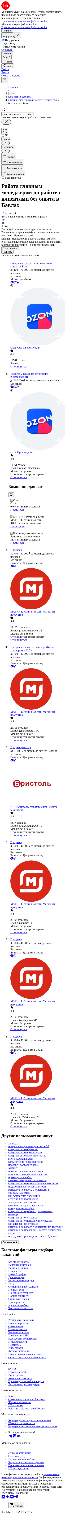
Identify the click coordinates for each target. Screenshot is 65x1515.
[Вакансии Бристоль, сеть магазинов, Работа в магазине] (36, 783)
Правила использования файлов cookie (24, 27)
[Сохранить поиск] (4, 131)
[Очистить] (6, 122)
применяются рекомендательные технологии (30, 1476)
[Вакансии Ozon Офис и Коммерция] (36, 317)
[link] (7, 61)
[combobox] (17, 114)
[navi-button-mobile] (4, 80)
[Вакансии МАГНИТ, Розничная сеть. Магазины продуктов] (36, 589)
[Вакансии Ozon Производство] (36, 421)
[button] (5, 69)
